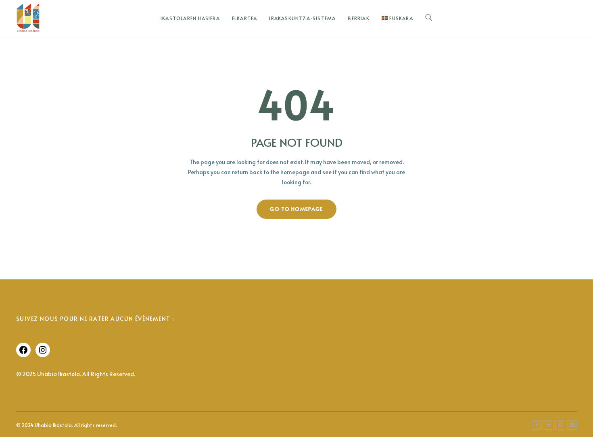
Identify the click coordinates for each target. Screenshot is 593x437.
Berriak (358, 18)
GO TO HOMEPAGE (296, 208)
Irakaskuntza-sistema (302, 18)
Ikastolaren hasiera (190, 18)
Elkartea (244, 18)
